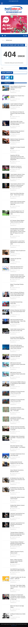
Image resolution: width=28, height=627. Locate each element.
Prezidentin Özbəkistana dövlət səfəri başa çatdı (17, 454)
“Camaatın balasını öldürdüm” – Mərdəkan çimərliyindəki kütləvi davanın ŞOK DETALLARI (17, 534)
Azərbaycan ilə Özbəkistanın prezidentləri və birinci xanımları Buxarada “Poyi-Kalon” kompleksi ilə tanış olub (18, 597)
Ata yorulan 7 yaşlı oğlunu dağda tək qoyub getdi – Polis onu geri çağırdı (17, 587)
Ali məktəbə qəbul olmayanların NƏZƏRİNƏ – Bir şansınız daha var (17, 438)
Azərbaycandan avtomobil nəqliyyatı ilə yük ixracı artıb (16, 462)
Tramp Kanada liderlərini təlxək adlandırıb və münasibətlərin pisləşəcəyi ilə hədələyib (17, 176)
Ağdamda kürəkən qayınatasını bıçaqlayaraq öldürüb (17, 131)
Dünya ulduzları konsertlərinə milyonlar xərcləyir (17, 471)
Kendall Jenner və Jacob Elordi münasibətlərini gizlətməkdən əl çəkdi (17, 242)
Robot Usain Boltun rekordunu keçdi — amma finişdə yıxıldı (17, 194)
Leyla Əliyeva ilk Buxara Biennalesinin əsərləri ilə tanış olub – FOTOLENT (17, 409)
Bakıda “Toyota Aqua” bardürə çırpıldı (17, 285)
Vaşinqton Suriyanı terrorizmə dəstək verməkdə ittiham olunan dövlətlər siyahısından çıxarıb (17, 276)
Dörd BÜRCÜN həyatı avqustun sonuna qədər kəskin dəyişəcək (17, 570)
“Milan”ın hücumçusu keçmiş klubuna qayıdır (16, 552)
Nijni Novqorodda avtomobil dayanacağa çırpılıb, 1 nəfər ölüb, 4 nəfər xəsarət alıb (18, 321)
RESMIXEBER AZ (13, 92)
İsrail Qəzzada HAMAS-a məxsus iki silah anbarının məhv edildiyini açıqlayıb (18, 383)
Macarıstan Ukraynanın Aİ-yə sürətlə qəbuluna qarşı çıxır (16, 267)
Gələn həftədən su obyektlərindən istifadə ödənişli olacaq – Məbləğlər (18, 88)
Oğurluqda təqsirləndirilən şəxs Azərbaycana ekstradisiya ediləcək (17, 515)
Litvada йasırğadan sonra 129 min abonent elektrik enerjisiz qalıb (17, 212)
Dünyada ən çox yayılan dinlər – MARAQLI (17, 96)
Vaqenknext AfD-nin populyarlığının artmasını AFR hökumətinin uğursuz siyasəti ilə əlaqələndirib (17, 157)
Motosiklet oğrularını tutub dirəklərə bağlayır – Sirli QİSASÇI (17, 446)
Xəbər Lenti (7, 82)
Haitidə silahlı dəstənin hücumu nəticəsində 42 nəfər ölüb (17, 330)
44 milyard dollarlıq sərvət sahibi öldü (17, 614)
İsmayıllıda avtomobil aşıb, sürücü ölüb (16, 302)
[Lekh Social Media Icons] (3, 78)
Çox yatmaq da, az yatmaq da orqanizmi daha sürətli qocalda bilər (17, 113)
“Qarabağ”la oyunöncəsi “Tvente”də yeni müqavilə (16, 167)
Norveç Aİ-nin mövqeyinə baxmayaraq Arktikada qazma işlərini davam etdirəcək (17, 347)
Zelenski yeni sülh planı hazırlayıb (15, 259)
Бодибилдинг (14, 625)
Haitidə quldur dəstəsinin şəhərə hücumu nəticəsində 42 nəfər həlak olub (17, 203)
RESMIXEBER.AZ (14, 12)
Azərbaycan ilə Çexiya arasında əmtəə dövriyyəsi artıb (17, 392)
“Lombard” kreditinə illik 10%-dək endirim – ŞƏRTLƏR (18, 578)
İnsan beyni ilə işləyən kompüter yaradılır (17, 148)
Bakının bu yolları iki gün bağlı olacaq (17, 606)
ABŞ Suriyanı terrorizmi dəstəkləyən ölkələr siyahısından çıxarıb (17, 364)
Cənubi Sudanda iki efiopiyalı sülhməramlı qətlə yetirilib (16, 104)
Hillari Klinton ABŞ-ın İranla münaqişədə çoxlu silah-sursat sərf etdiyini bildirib (17, 123)
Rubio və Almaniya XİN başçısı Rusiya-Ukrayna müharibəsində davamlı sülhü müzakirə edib (17, 294)
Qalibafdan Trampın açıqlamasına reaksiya (17, 251)
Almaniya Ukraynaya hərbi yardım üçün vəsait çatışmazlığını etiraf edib (17, 311)
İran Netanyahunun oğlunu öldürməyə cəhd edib (16, 355)
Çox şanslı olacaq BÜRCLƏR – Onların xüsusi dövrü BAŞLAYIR (17, 338)
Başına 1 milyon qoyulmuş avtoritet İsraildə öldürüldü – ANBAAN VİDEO (16, 561)
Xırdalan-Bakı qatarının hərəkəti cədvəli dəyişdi (17, 498)
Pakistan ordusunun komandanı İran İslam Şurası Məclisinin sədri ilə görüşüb (17, 428)
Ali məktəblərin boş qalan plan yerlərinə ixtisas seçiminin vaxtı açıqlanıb (17, 480)
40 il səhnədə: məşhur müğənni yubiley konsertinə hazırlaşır (17, 221)
